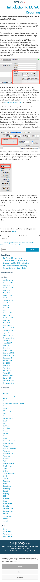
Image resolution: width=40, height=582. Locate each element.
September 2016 (8, 358)
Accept (20, 567)
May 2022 (6, 293)
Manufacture (7, 451)
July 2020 (6, 320)
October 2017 (8, 340)
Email (5, 421)
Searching (6, 489)
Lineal (5, 438)
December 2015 (8, 381)
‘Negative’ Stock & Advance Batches (15, 260)
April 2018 (6, 333)
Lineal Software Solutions (11, 441)
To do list (6, 506)
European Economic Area (12, 102)
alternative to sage (9, 396)
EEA (20, 243)
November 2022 (8, 285)
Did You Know (8, 418)
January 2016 (8, 378)
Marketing (6, 456)
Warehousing (7, 516)
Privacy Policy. (17, 561)
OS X (5, 476)
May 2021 (6, 310)
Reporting (31, 243)
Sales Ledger (7, 486)
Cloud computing (8, 411)
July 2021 (6, 305)
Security (5, 491)
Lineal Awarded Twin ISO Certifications (16, 263)
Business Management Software (13, 403)
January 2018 (8, 335)
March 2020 (7, 325)
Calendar (6, 408)
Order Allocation (8, 473)
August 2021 (7, 303)
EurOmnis (6, 426)
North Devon (7, 466)
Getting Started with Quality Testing (14, 268)
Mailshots (6, 446)
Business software (9, 406)
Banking (5, 401)
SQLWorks (3, 245)
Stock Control (7, 504)
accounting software (9, 243)
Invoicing (6, 433)
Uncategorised (8, 509)
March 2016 (7, 373)
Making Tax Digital (9, 448)
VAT (19, 245)
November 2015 (8, 383)
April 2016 (6, 370)
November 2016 (8, 355)
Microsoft (6, 459)
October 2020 (8, 318)
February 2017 (8, 350)
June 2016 (6, 365)
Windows (6, 519)
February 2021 (8, 313)
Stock (5, 501)
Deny (20, 572)
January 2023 (8, 283)
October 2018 (8, 330)
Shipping (6, 494)
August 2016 (7, 360)
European (25, 243)
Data (4, 416)
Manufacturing (8, 453)
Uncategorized (8, 511)
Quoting (6, 478)
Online (5, 471)
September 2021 (8, 300)
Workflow (6, 521)
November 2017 (8, 338)
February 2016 (8, 376)
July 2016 (6, 363)
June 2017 (6, 348)
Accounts (6, 393)
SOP (4, 496)
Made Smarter (8, 443)
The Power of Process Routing (13, 258)
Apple (5, 398)
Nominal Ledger (8, 464)
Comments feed (8, 534)
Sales (5, 484)
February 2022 (8, 295)
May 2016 (6, 368)
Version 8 (6, 514)
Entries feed (7, 531)
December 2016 (8, 353)
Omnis (5, 469)
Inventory (6, 431)
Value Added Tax (12, 245)
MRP (4, 461)
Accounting (6, 391)
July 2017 (6, 345)
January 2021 (8, 315)
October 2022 (8, 288)
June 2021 (6, 308)
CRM (5, 413)
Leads (5, 436)
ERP (4, 423)
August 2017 (7, 343)
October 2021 (8, 298)
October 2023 (8, 280)
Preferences (20, 577)
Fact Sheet (6, 428)
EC (17, 243)
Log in (5, 529)
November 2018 (8, 328)
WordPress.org (8, 536)
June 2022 (6, 290)
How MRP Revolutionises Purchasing (15, 266)
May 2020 (6, 323)
